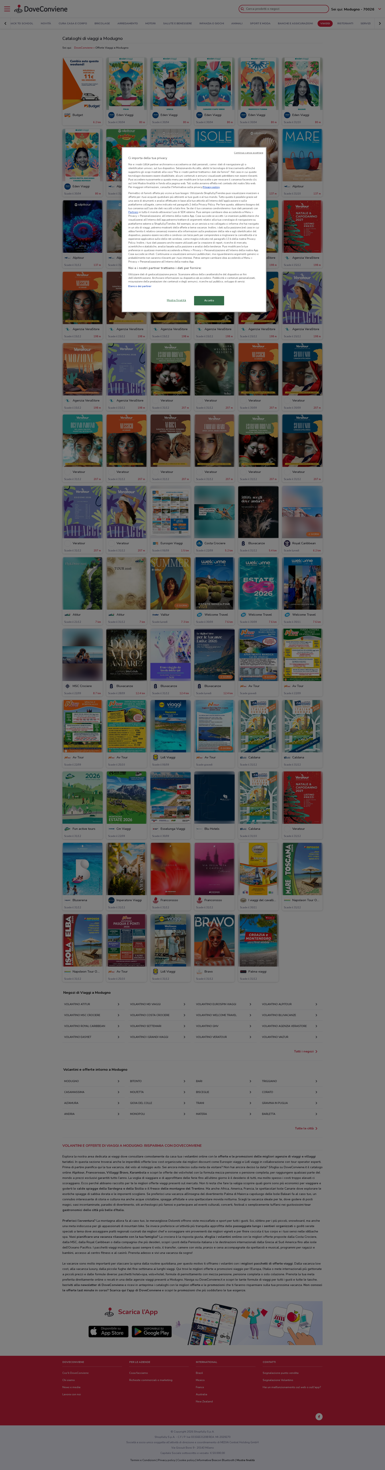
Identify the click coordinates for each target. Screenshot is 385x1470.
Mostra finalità (176, 300)
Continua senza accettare (248, 152)
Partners (133, 212)
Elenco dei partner (139, 286)
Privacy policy (211, 187)
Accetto (209, 300)
